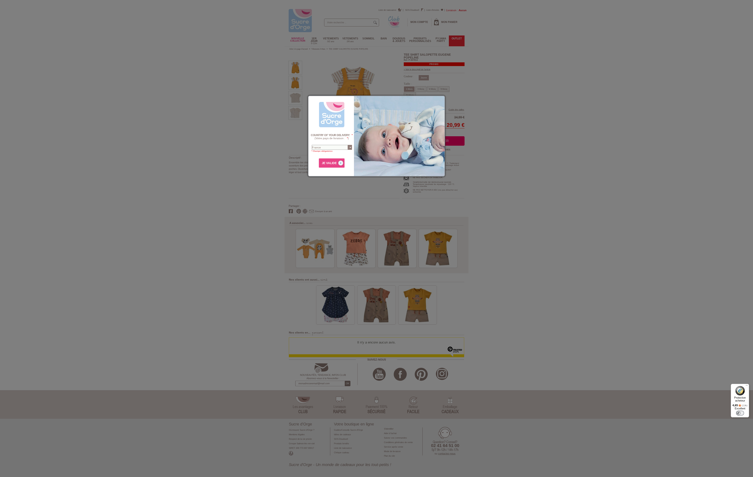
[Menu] (746, 386)
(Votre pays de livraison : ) (332, 137)
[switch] (740, 413)
